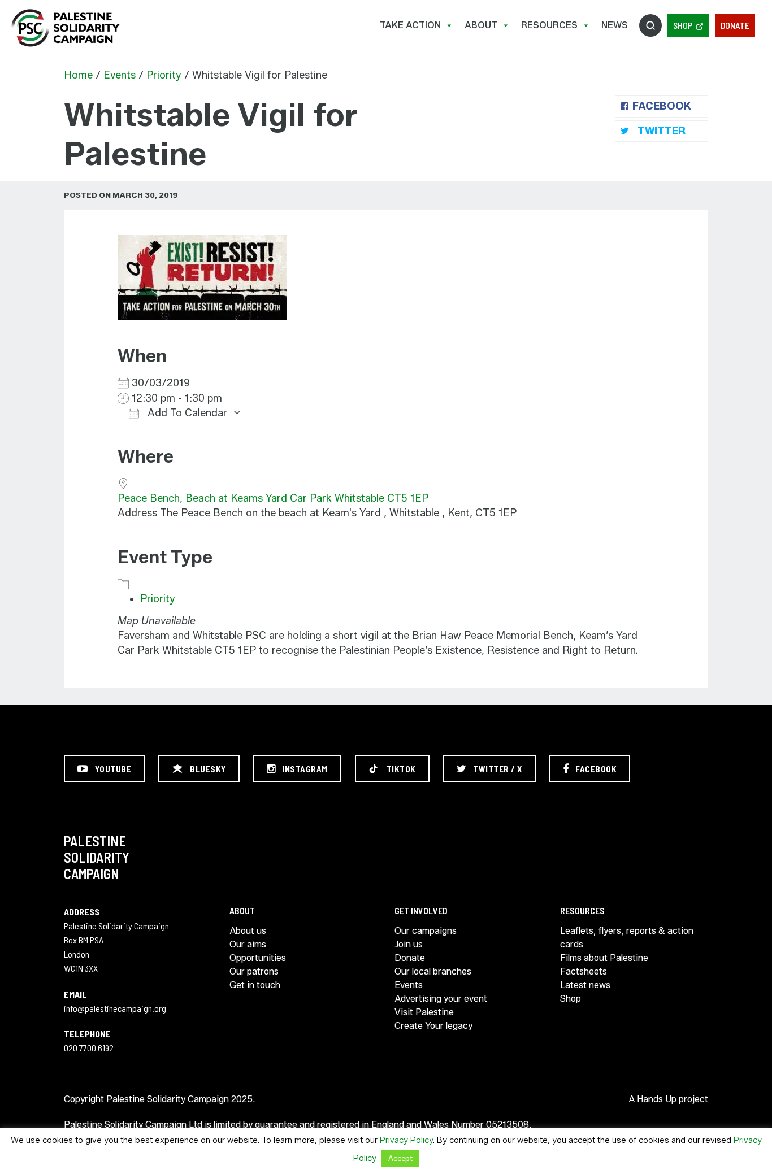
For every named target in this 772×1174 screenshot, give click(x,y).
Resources (549, 25)
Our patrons (254, 971)
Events (119, 75)
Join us (408, 944)
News (614, 25)
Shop (682, 25)
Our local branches (432, 971)
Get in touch (254, 985)
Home (78, 75)
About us (247, 930)
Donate (735, 25)
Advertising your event (440, 998)
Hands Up (656, 1099)
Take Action (410, 25)
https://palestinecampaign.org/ (65, 28)
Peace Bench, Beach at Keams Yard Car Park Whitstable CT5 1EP (273, 498)
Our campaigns (425, 930)
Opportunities (257, 958)
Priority (163, 75)
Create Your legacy (433, 1025)
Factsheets (583, 971)
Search (650, 25)
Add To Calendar (186, 413)
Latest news (585, 985)
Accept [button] (400, 1158)
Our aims (247, 944)
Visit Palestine (424, 1012)
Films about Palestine (604, 958)
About (481, 25)
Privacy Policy (406, 1140)
